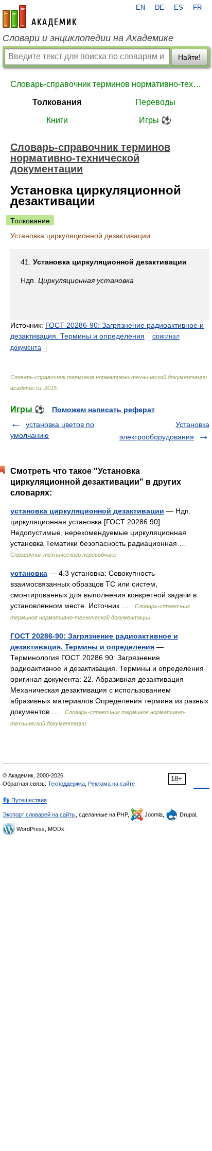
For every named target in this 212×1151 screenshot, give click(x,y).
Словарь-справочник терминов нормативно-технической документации (106, 84)
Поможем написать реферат (103, 409)
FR (197, 7)
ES (178, 7)
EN (140, 7)
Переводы (155, 102)
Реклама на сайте (111, 784)
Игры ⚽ (155, 120)
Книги (57, 120)
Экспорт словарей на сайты (39, 814)
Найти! (189, 57)
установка (28, 573)
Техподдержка (66, 784)
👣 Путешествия (25, 800)
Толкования (56, 102)
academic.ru (40, 16)
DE (159, 7)
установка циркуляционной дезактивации (87, 511)
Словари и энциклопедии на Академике (88, 38)
